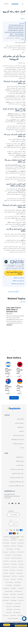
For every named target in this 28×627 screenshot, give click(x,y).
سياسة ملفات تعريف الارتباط (17, 469)
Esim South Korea (16, 606)
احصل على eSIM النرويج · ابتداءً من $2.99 (14, 273)
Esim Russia (21, 600)
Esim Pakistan (13, 594)
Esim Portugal (20, 597)
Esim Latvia (6, 579)
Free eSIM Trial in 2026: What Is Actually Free (13, 309)
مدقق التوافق (20, 427)
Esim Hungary (20, 570)
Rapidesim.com (7, 536)
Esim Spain (8, 606)
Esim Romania (6, 597)
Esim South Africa (9, 603)
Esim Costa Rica (20, 552)
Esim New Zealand (9, 591)
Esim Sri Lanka (17, 609)
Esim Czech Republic (17, 555)
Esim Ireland (12, 573)
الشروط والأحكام (20, 461)
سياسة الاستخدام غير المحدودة (17, 477)
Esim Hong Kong (6, 567)
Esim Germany (6, 564)
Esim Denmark (8, 555)
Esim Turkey (6, 615)
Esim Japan (21, 576)
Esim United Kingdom (17, 621)
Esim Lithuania (18, 582)
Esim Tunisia (13, 615)
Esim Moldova (13, 588)
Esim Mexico (20, 588)
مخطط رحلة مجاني (19, 423)
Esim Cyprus (5, 552)
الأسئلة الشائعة (20, 419)
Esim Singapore (13, 600)
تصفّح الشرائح (6, 624)
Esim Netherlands (18, 591)
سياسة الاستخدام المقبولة (18, 473)
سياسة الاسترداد (20, 465)
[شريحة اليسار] (17, 350)
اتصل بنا (22, 447)
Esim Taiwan (8, 612)
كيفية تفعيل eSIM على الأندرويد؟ (16, 485)
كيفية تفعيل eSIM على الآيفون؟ (16, 481)
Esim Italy (6, 573)
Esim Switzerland (16, 612)
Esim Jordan (14, 576)
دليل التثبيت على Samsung (17, 283)
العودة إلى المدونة (13, 291)
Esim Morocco (6, 588)
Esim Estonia (20, 561)
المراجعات (21, 431)
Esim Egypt (7, 558)
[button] (22, 3)
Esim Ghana (21, 567)
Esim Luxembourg (9, 582)
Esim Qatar (13, 597)
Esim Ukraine (8, 621)
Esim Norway (20, 594)
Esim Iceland (12, 570)
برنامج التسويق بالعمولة (18, 443)
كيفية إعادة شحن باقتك (18, 435)
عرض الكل (23, 301)
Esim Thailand (20, 615)
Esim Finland (13, 561)
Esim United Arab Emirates (13, 618)
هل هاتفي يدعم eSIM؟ (19, 277)
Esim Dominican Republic (16, 558)
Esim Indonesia (19, 573)
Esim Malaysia (9, 585)
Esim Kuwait (13, 579)
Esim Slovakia (6, 600)
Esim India (6, 570)
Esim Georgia (14, 564)
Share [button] (22, 18)
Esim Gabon (20, 564)
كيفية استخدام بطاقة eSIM (17, 439)
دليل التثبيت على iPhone (18, 280)
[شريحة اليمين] (10, 350)
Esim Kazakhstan (6, 576)
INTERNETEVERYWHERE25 (21, 625)
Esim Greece (14, 567)
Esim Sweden (9, 609)
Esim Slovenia (18, 603)
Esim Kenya (19, 579)
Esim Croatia (12, 552)
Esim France (6, 561)
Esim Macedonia (17, 585)
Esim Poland (5, 594)
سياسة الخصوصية (20, 457)
